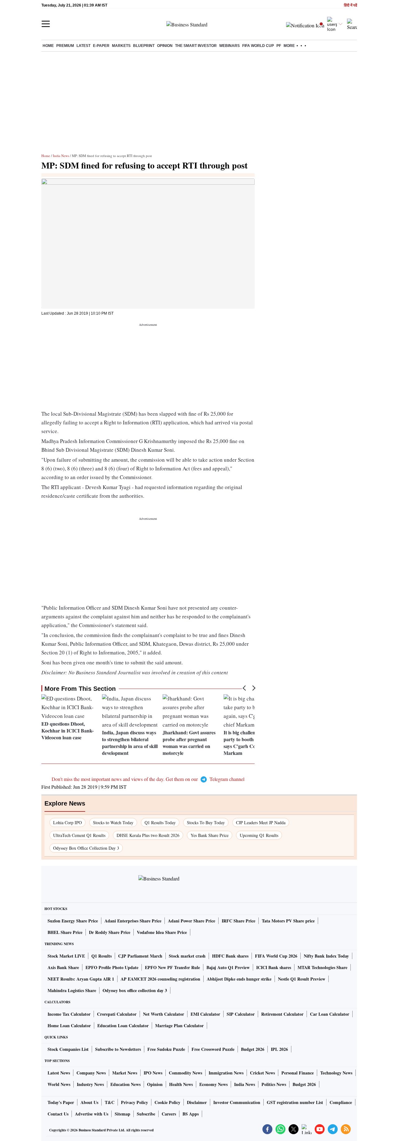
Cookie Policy (167, 1102)
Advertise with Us (91, 1114)
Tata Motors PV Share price (288, 920)
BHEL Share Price (65, 932)
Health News (181, 1084)
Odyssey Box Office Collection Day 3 (86, 848)
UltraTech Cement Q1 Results (79, 835)
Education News (125, 1084)
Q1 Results (101, 956)
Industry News (90, 1084)
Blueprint (144, 46)
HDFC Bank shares (230, 956)
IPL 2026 (279, 1049)
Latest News (59, 1072)
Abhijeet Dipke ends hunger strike (239, 979)
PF (278, 46)
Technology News (336, 1072)
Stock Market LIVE (66, 956)
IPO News (153, 1072)
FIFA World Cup (258, 46)
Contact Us (58, 1114)
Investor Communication (236, 1102)
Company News (91, 1072)
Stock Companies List (68, 1049)
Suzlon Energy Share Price (73, 920)
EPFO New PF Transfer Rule (172, 967)
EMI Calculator (205, 1014)
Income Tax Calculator (69, 1014)
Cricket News (262, 1072)
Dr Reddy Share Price (109, 932)
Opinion (165, 46)
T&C (109, 1102)
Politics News (273, 1084)
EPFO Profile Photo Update (112, 967)
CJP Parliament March (140, 956)
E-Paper (101, 46)
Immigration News (226, 1072)
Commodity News (185, 1072)
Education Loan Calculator (123, 1025)
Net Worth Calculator (163, 1014)
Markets (121, 46)
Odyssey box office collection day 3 (135, 990)
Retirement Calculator (282, 1014)
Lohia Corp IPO (67, 822)
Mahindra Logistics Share (72, 990)
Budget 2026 (252, 1049)
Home (48, 46)
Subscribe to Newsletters (118, 1049)
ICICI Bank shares (273, 967)
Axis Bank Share (63, 967)
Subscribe (146, 1114)
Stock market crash (187, 956)
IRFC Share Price (238, 920)
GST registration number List (295, 1102)
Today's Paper (61, 1102)
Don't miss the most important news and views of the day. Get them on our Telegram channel (148, 779)
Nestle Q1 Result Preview (301, 979)
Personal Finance (297, 1072)
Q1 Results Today (160, 822)
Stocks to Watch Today (113, 822)
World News (59, 1084)
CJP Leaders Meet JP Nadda (260, 822)
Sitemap (122, 1114)
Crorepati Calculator (117, 1014)
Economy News (213, 1084)
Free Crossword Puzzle (213, 1049)
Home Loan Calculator (69, 1025)
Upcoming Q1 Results (259, 835)
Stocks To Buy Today (206, 822)
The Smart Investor (196, 46)
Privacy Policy (134, 1102)
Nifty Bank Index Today (326, 956)
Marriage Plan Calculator (179, 1025)
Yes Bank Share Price (210, 835)
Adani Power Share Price (191, 920)
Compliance (341, 1102)
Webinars (229, 46)
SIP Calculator (241, 1014)
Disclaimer (197, 1102)
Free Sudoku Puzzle (166, 1049)
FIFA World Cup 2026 (276, 956)
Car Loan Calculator (329, 1014)
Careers (169, 1114)
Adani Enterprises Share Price (132, 920)
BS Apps (191, 1114)
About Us (89, 1102)
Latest (83, 46)
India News (61, 155)
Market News (124, 1072)
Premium (65, 46)
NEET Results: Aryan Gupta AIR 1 (81, 979)
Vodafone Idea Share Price (162, 932)
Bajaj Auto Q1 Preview (228, 967)
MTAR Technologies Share (322, 967)
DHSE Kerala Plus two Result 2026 (148, 835)
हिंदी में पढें (350, 5)
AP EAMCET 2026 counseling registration (160, 979)
